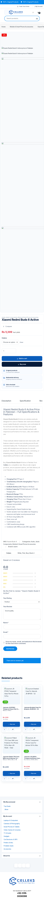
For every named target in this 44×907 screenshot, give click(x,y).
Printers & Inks (8, 842)
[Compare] (13, 729)
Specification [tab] (25, 401)
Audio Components (11, 317)
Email (5, 632)
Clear (21, 342)
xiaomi (15, 546)
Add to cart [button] (4, 729)
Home (3, 27)
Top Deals (7, 806)
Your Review (7, 606)
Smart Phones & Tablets (11, 827)
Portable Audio (9, 846)
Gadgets (6, 836)
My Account (38, 6)
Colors (4, 338)
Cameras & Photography (12, 823)
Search (36, 18)
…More (6, 809)
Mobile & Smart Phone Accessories (21, 27)
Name (6, 622)
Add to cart (23, 358)
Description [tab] (6, 401)
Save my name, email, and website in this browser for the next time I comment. (24, 642)
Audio (3, 317)
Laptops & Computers (11, 820)
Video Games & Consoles (12, 830)
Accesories (7, 849)
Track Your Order (24, 6)
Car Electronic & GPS (10, 839)
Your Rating (7, 598)
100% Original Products (26, 2)
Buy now (23, 364)
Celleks (5, 465)
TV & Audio (7, 833)
